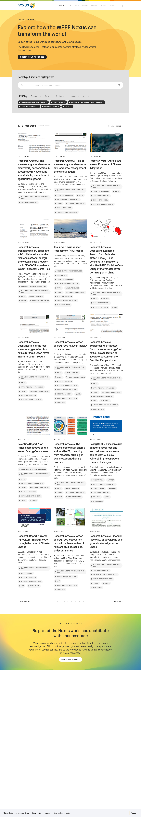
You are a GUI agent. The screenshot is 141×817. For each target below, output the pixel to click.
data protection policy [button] (62, 813)
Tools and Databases (28, 106)
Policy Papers (58, 102)
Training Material (50, 106)
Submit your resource (32, 57)
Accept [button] (133, 813)
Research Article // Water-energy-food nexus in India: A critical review (70, 345)
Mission (94, 6)
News (77, 6)
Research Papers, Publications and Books (86, 102)
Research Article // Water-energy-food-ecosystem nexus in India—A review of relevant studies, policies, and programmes (69, 543)
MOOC (103, 6)
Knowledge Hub (65, 6)
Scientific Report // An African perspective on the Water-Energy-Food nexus (33, 447)
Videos (67, 106)
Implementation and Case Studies (33, 102)
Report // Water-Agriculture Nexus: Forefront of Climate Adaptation (105, 164)
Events (85, 6)
